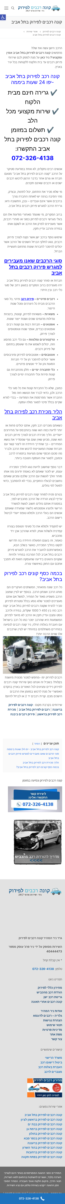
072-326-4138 (43, 969)
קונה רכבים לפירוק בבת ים (45, 1124)
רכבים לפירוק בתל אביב (34, 709)
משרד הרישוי (53, 1057)
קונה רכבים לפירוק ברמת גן (44, 1129)
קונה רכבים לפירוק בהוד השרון (42, 1147)
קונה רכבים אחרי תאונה (46, 1001)
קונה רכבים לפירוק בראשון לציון (41, 1119)
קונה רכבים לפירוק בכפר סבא (43, 1138)
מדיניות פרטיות (52, 1029)
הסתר (37, 743)
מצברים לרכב (53, 1072)
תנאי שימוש (54, 1025)
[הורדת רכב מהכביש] (37, 863)
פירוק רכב (27, 299)
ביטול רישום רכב (51, 1062)
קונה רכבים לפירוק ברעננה (44, 1143)
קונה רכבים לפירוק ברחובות (44, 1152)
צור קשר (56, 1039)
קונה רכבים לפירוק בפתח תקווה (41, 1157)
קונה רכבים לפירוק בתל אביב (43, 1115)
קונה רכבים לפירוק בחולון (45, 1133)
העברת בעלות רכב (50, 1067)
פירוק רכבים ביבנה (22, 714)
